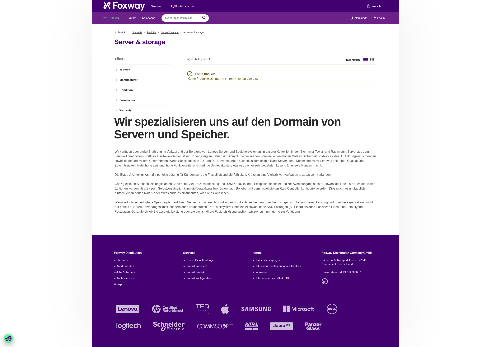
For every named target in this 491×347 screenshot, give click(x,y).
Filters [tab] (120, 59)
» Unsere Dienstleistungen (199, 260)
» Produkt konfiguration (197, 278)
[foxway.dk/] (124, 6)
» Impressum (260, 272)
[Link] (326, 281)
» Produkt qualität (194, 272)
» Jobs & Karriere (124, 272)
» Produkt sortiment (195, 265)
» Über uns (121, 260)
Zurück (121, 32)
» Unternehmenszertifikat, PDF (271, 278)
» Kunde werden (124, 265)
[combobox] (182, 18)
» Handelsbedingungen (266, 260)
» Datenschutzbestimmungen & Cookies (276, 265)
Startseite (137, 32)
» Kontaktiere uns (124, 278)
